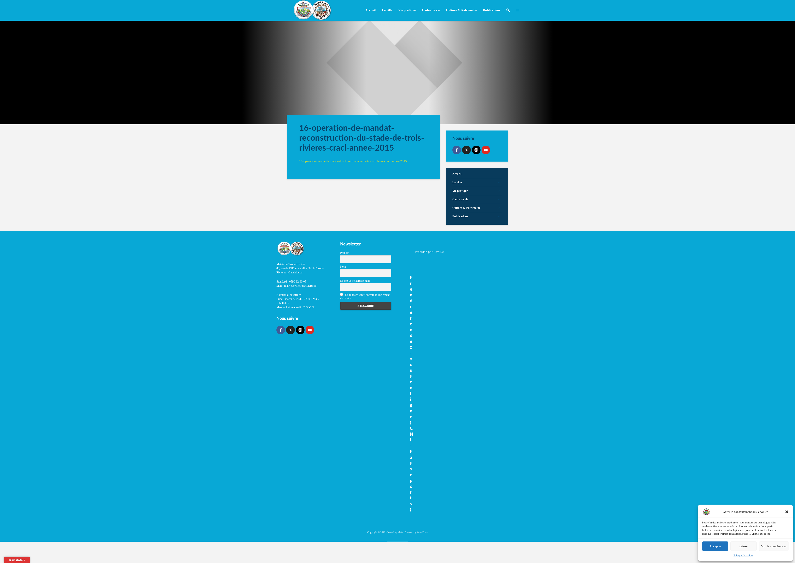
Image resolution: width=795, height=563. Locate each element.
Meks (400, 532)
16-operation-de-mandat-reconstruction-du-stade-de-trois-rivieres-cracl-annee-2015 (353, 161)
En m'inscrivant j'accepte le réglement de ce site (365, 296)
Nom (343, 266)
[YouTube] (486, 150)
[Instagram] (476, 150)
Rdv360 (439, 252)
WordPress (422, 532)
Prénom (344, 252)
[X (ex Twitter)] (466, 150)
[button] (787, 512)
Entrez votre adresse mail (355, 280)
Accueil (370, 10)
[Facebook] (456, 150)
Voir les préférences (774, 546)
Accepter (715, 546)
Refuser (744, 546)
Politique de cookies (743, 555)
